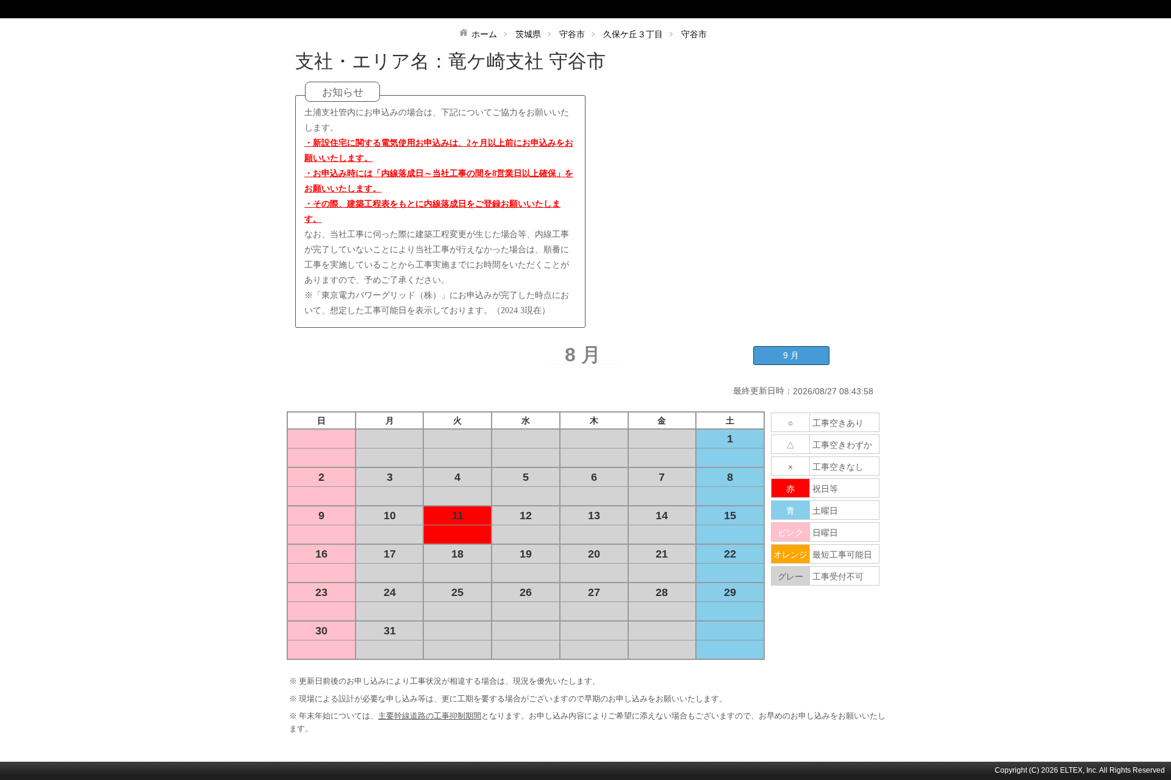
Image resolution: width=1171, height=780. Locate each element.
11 (458, 515)
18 (457, 554)
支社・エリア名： (371, 61)
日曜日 (825, 532)
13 (594, 515)
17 (390, 554)
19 (526, 554)
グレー (790, 576)
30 (321, 631)
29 (730, 592)
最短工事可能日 (842, 554)
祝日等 (825, 489)
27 (594, 592)
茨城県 (528, 34)
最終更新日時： (763, 390)
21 (662, 554)
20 (594, 554)
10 (390, 515)
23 (321, 592)
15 (730, 515)
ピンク (790, 532)
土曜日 (825, 511)
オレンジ (790, 554)
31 (390, 631)
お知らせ (342, 92)
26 (526, 592)
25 (457, 592)
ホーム (484, 34)
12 (526, 515)
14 (662, 515)
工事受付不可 (838, 576)
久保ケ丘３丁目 (633, 34)
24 (390, 592)
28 (662, 592)
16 (321, 554)
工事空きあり (838, 423)
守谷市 (572, 34)
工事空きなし (838, 467)
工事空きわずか (842, 445)
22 (730, 554)
